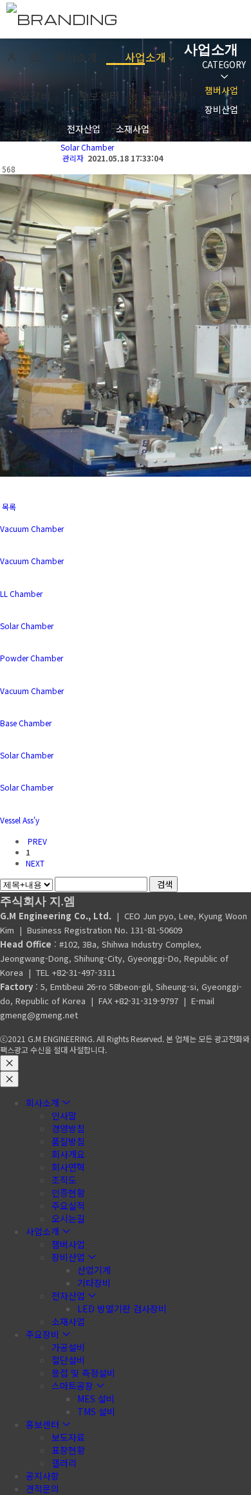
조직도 (64, 1179)
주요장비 (30, 95)
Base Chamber (25, 722)
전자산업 (83, 128)
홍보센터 (99, 95)
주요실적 (68, 1205)
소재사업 (132, 128)
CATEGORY (224, 65)
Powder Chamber (31, 657)
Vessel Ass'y (19, 819)
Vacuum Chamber (32, 528)
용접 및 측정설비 (83, 1372)
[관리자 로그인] (11, 57)
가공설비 (68, 1347)
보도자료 (68, 1437)
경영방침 (68, 1128)
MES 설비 (96, 1398)
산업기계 (94, 1269)
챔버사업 (221, 90)
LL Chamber (21, 593)
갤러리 (64, 1462)
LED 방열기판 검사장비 (122, 1308)
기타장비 (94, 1282)
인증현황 (68, 1192)
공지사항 (168, 95)
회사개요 (68, 1154)
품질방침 (68, 1141)
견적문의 (30, 134)
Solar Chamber (87, 147)
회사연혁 (68, 1166)
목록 (8, 506)
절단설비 (68, 1359)
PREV (36, 841)
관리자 (73, 157)
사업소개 (145, 57)
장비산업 (221, 109)
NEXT (36, 863)
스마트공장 (72, 1385)
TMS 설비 (96, 1411)
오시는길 (68, 1218)
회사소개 (76, 57)
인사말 (64, 1115)
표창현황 (68, 1450)
